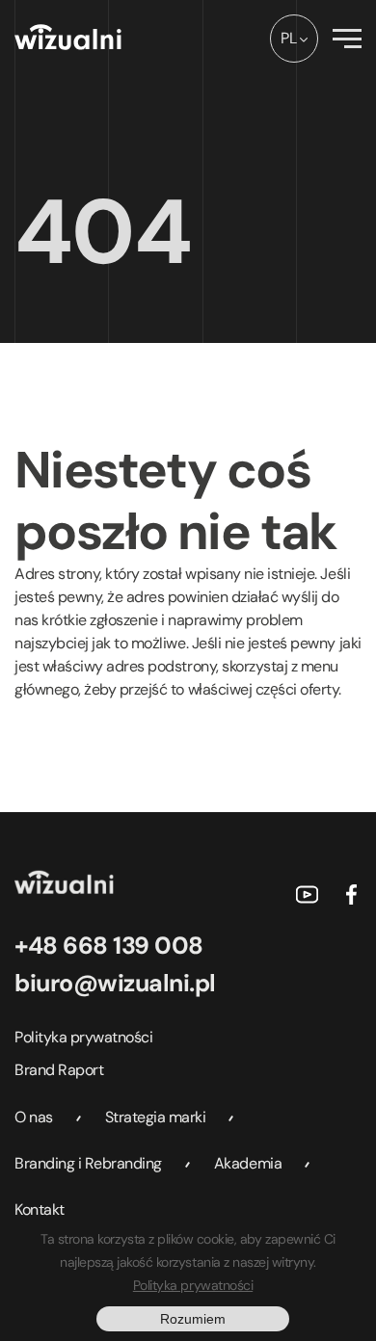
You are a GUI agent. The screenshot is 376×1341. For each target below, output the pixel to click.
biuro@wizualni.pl (115, 983)
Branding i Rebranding (88, 1163)
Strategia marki (155, 1117)
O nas (33, 1117)
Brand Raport (58, 1070)
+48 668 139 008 (108, 945)
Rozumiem (193, 1319)
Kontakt (39, 1209)
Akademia (248, 1163)
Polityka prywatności (83, 1037)
